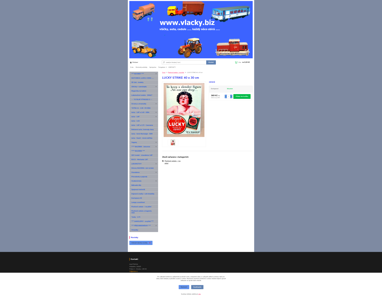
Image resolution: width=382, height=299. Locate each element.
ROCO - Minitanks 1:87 (139, 160)
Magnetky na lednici (138, 91)
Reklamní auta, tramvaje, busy (142, 130)
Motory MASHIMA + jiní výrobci (142, 168)
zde (199, 294)
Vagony (134, 142)
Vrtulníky (134, 230)
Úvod (163, 72)
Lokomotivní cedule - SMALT (141, 95)
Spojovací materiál (138, 190)
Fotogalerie (161, 67)
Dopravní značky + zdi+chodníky (142, 194)
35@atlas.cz (133, 271)
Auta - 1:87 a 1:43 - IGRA (140, 112)
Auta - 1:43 (135, 121)
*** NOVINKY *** (137, 74)
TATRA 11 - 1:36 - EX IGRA (141, 108)
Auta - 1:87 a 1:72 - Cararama (142, 125)
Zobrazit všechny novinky (139, 243)
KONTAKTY (172, 67)
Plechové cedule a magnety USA (141, 212)
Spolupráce (152, 67)
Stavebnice (135, 172)
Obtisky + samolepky (139, 87)
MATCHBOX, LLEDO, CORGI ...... (142, 78)
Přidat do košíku (242, 96)
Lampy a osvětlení (138, 202)
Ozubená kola (136, 181)
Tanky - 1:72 (135, 217)
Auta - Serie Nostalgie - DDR (142, 134)
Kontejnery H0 (136, 198)
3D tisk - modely (137, 82)
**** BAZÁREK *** (138, 151)
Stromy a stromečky (138, 104)
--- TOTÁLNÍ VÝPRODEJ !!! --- (141, 99)
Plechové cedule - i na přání (141, 207)
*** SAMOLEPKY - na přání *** (142, 221)
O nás (132, 67)
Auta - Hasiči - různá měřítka (141, 138)
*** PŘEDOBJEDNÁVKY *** (141, 226)
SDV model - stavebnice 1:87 (142, 155)
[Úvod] (191, 29)
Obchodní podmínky (141, 67)
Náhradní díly (136, 185)
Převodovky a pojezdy (139, 177)
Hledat (211, 62)
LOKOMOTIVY (136, 164)
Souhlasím (197, 287)
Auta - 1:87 (135, 117)
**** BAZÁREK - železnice (140, 147)
